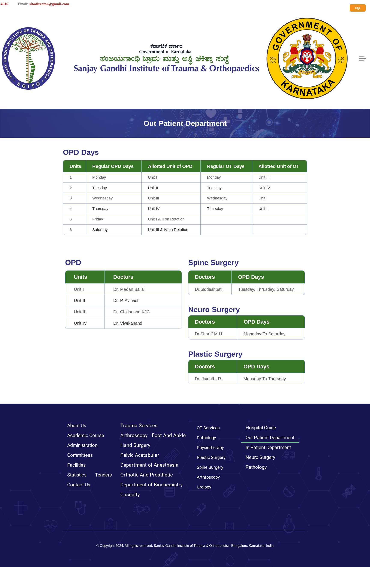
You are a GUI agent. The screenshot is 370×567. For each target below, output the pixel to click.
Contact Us (78, 484)
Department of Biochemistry (151, 485)
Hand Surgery (135, 445)
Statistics (77, 475)
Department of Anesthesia (149, 465)
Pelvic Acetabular (139, 455)
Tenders (103, 475)
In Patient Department (268, 447)
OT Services (208, 427)
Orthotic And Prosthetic (146, 475)
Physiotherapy (210, 447)
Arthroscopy (134, 435)
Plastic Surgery (211, 457)
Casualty (130, 495)
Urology (204, 487)
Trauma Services (138, 425)
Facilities (76, 465)
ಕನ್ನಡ (357, 7)
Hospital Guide (261, 427)
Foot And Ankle (169, 435)
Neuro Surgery (260, 457)
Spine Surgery (210, 467)
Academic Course (85, 435)
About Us (76, 425)
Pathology (206, 437)
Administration (82, 445)
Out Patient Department (270, 437)
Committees (80, 455)
